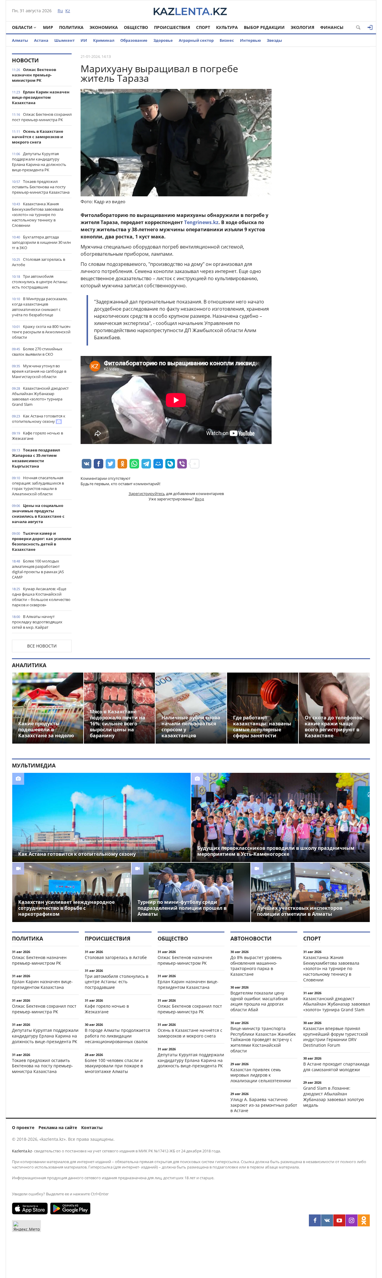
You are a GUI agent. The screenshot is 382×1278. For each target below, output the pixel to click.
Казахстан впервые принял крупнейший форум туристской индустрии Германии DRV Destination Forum (335, 1037)
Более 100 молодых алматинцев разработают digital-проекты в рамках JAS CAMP (38, 569)
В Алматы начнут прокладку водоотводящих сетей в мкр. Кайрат (37, 622)
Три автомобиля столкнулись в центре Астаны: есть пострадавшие (39, 282)
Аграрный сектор (196, 40)
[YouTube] (339, 1220)
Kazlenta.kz (22, 1151)
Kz (67, 10)
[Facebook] (315, 1220)
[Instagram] (352, 1220)
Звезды (274, 40)
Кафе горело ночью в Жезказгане (37, 435)
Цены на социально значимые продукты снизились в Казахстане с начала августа (38, 513)
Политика (71, 27)
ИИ (84, 40)
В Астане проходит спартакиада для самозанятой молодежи (336, 1066)
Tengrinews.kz (201, 222)
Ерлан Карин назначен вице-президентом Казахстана (41, 97)
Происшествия (172, 27)
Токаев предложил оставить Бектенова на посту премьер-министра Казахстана (41, 187)
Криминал (103, 40)
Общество (136, 27)
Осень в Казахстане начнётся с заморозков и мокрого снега (37, 137)
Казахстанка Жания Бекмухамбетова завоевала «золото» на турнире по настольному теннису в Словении (37, 214)
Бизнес (227, 40)
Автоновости (251, 938)
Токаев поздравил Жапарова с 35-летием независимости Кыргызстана (36, 458)
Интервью (250, 40)
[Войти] (370, 27)
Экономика (104, 27)
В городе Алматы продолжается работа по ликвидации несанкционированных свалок (117, 1035)
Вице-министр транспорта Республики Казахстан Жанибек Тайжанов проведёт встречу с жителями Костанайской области (263, 1040)
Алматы (20, 40)
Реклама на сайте (57, 1127)
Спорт (203, 27)
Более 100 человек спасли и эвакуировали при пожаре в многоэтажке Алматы (114, 1065)
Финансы (332, 27)
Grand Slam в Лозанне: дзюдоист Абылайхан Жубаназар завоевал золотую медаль (333, 1096)
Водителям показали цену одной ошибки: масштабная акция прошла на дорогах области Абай (259, 1001)
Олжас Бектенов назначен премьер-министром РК (34, 75)
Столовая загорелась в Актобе (38, 262)
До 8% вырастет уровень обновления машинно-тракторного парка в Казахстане (256, 966)
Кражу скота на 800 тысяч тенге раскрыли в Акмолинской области (41, 332)
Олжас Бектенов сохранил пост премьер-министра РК (42, 117)
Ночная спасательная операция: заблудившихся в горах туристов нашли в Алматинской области (38, 486)
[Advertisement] (325, 142)
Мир (48, 27)
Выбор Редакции (264, 27)
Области (22, 27)
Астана (41, 40)
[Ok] (364, 1220)
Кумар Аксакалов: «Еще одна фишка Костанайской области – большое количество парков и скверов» (41, 597)
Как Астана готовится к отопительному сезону (38, 418)
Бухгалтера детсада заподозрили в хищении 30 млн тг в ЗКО (41, 242)
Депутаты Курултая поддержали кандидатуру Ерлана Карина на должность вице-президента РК (39, 161)
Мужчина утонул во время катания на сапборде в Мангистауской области (39, 371)
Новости (25, 60)
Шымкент (64, 40)
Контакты (92, 1127)
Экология (302, 27)
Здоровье (163, 40)
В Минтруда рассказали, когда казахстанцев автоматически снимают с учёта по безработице (39, 306)
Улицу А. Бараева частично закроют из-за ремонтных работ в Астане (263, 1105)
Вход (199, 499)
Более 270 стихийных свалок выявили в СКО (37, 351)
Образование (133, 40)
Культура (227, 27)
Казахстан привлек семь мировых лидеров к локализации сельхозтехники (260, 1075)
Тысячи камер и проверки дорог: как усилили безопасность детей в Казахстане (41, 541)
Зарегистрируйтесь (147, 493)
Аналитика (29, 665)
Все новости (42, 646)
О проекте (23, 1127)
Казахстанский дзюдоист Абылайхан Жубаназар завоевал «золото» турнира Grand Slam (40, 396)
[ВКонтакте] (327, 1220)
